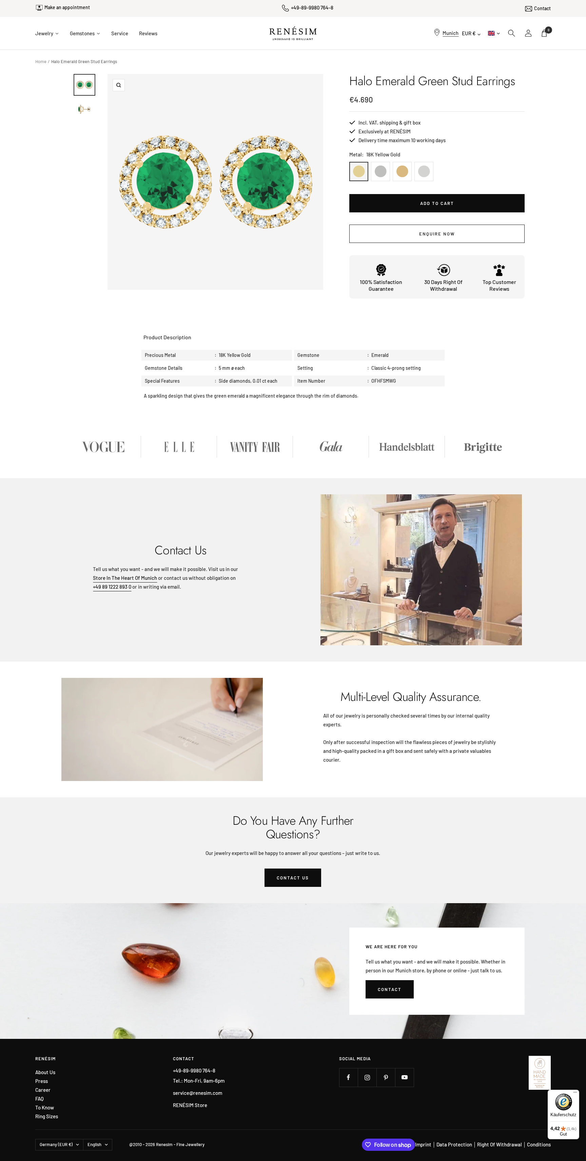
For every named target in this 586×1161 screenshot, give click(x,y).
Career (43, 1089)
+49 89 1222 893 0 (112, 587)
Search (512, 33)
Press (41, 1081)
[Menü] (575, 1094)
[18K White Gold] (423, 171)
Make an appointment (67, 7)
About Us (45, 1072)
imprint (423, 1144)
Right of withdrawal (499, 1144)
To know (44, 1107)
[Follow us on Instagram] (367, 1077)
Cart (548, 30)
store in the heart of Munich (125, 578)
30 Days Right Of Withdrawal (443, 285)
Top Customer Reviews (499, 285)
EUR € (469, 33)
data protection (454, 1144)
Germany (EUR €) (56, 1144)
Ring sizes (46, 1116)
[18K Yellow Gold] (358, 171)
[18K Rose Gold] (402, 171)
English (493, 33)
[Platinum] (380, 171)
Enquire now (437, 233)
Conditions (539, 1144)
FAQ (39, 1098)
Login (529, 33)
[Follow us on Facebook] (348, 1077)
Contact (542, 8)
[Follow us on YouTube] (404, 1077)
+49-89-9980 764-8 (312, 7)
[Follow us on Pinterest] (385, 1077)
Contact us (293, 877)
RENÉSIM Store (190, 1105)
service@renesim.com (197, 1093)
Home (40, 61)
